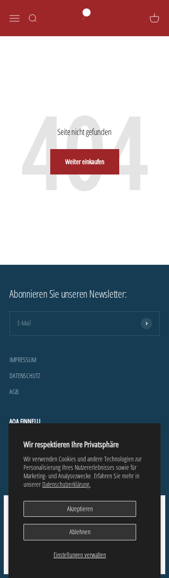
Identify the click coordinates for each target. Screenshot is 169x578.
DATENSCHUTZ (24, 375)
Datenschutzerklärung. (66, 484)
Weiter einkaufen (84, 161)
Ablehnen (80, 531)
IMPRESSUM (22, 359)
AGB (13, 391)
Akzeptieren (80, 508)
